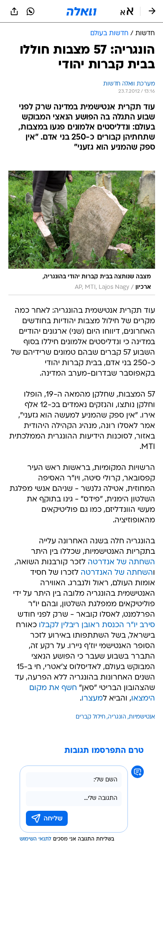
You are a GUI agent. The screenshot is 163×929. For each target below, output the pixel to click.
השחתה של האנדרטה (117, 573)
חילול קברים (90, 717)
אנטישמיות (142, 717)
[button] (126, 11)
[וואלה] (81, 11)
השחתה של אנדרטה (121, 562)
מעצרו (92, 699)
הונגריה (117, 717)
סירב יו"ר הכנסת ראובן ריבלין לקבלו (97, 625)
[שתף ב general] (14, 11)
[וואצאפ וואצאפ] (30, 11)
